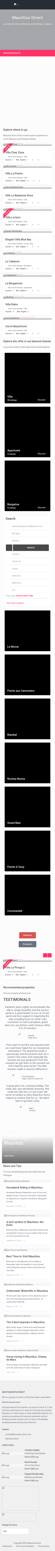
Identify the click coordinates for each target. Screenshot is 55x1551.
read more (9, 1156)
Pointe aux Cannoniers (20, 690)
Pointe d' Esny (15, 866)
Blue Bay (39, 1477)
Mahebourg (29, 1477)
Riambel (12, 734)
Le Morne (13, 646)
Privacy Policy (43, 1546)
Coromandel (14, 911)
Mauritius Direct (12, 1439)
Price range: (11, 596)
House (26, 244)
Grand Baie (14, 822)
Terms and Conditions (25, 1546)
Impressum (7, 1546)
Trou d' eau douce (32, 1465)
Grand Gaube (39, 1453)
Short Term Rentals (15, 157)
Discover (42, 400)
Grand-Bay (29, 1453)
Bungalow (28, 266)
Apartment (28, 288)
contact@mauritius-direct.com (18, 1434)
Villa (25, 157)
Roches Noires (16, 778)
